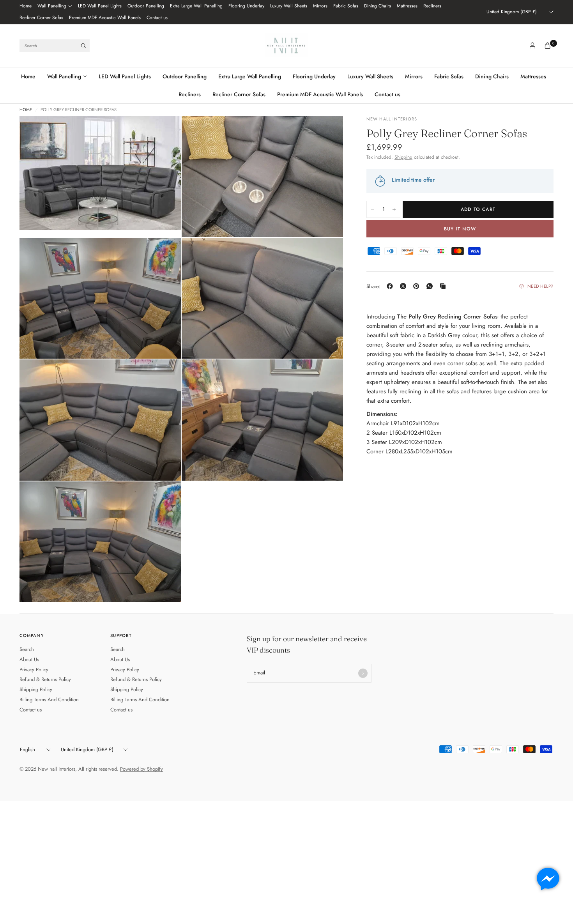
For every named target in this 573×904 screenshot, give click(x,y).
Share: (373, 285)
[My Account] (532, 45)
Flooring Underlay (246, 5)
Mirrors (320, 5)
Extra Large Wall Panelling (196, 5)
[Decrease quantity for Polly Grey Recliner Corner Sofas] (372, 209)
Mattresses (407, 5)
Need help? (540, 286)
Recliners (432, 5)
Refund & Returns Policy (45, 679)
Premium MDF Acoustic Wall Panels (105, 17)
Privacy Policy (33, 669)
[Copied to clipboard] (444, 286)
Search (26, 649)
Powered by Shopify (141, 769)
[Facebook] (391, 286)
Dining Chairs (377, 5)
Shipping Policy (35, 689)
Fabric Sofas (345, 5)
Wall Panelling (51, 5)
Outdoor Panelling (145, 5)
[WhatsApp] (431, 286)
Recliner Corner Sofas (41, 17)
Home (25, 5)
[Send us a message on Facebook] (548, 879)
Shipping (403, 157)
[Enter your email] (363, 673)
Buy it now (460, 228)
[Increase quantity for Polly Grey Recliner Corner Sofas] (394, 209)
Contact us (157, 17)
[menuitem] (25, 6)
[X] (404, 286)
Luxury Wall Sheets (288, 5)
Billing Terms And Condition (49, 699)
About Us (29, 659)
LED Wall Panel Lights (100, 5)
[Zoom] (164, 132)
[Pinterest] (418, 286)
